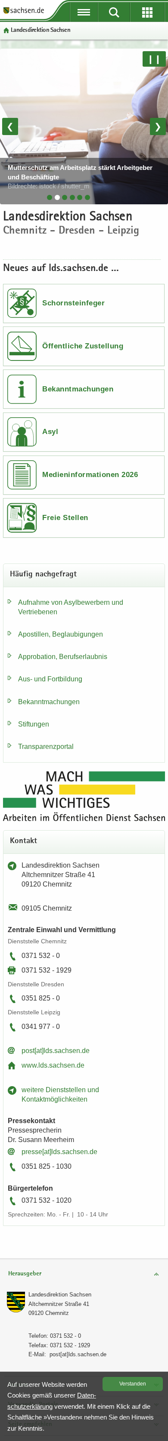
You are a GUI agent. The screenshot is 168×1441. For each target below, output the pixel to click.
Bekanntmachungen (77, 389)
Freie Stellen (65, 518)
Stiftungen (33, 724)
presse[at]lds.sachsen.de (59, 1151)
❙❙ (154, 59)
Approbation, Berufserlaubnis (62, 656)
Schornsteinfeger (73, 303)
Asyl (50, 432)
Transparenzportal (46, 746)
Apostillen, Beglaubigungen (60, 634)
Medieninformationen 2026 (90, 475)
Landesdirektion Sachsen (59, 1294)
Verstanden (132, 1384)
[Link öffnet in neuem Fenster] (23, 13)
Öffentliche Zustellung (82, 346)
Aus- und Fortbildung (50, 679)
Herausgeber (24, 1274)
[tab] (49, 197)
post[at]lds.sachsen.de (56, 1050)
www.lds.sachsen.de (53, 1065)
